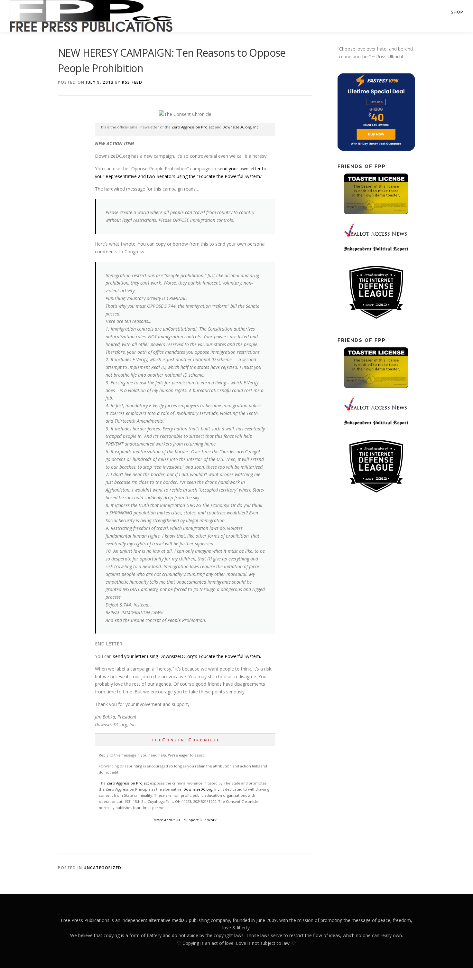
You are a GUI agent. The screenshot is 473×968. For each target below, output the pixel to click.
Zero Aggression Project (193, 127)
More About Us (166, 819)
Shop (457, 12)
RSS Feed (132, 82)
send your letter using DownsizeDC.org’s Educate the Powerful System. (187, 656)
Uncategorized (103, 867)
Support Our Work (200, 819)
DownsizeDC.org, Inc (240, 127)
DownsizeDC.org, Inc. (201, 789)
